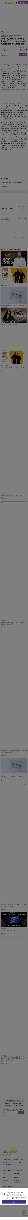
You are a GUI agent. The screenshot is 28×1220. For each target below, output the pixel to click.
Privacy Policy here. (17, 1198)
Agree (14, 1202)
